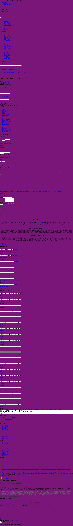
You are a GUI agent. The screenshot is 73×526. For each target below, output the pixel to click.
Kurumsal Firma (5, 122)
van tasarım (18, 474)
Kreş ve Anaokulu (7, 44)
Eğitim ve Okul (6, 41)
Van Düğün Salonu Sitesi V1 (5, 269)
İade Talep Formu (5, 443)
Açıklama (4, 163)
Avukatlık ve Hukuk (7, 40)
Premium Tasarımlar (5, 127)
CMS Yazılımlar (5, 109)
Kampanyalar (4, 118)
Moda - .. (2, 295)
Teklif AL (3, 437)
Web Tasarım (6, 56)
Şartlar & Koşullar (7, 25)
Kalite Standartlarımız (8, 22)
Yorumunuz (2, 201)
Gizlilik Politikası (7, 27)
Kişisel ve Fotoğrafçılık (8, 48)
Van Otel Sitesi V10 (3, 274)
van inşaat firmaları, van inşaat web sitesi (44, 191)
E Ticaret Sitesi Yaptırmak (6, 471)
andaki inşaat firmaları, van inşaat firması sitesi (16, 191)
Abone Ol (2, 413)
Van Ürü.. (2, 377)
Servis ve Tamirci (7, 47)
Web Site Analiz (49, 471)
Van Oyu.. (2, 406)
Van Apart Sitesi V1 (4, 280)
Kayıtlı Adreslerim (5, 454)
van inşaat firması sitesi (23, 409)
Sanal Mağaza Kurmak (16, 471)
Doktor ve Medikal (7, 39)
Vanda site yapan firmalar (55, 473)
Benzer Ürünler (5, 243)
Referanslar (4, 128)
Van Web (59, 191)
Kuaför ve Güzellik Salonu (9, 43)
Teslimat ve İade (7, 24)
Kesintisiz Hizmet (5, 436)
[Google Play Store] (5, 459)
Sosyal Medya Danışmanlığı (9, 52)
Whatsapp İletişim (5, 438)
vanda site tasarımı (13, 473)
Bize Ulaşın (6, 29)
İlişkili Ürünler (4, 244)
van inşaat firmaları (3, 191)
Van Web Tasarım (54, 191)
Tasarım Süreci (5, 164)
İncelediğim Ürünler (5, 450)
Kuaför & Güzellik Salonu (6, 121)
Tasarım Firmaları (5, 425)
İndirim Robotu (5, 455)
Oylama (1, 203)
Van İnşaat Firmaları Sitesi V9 (5, 157)
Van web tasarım (41, 222)
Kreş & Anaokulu (5, 120)
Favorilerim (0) (6, 3)
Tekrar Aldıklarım (5, 451)
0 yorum (1, 80)
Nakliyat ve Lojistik (7, 37)
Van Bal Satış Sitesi (4, 286)
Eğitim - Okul (4, 112)
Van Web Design (48, 473)
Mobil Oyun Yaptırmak (31, 472)
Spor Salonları (4, 132)
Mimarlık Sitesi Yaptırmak (63, 472)
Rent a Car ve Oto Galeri (8, 46)
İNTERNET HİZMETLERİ (6, 475)
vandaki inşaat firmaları (15, 409)
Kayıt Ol (5, 5)
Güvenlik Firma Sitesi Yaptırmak (41, 472)
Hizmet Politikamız (7, 23)
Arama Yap (2, 153)
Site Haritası (4, 445)
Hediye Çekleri (5, 115)
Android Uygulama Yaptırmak (13, 472)
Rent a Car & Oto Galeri (6, 129)
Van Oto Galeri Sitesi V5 (4, 263)
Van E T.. (2, 348)
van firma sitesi (37, 409)
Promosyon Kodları (5, 429)
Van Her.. (2, 336)
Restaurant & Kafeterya (6, 130)
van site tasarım (34, 473)
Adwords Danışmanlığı (8, 55)
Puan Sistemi (4, 430)
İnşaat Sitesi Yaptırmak (44, 469)
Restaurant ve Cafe (7, 36)
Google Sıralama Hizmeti (56, 471)
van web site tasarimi (31, 409)
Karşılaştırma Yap (5, 101)
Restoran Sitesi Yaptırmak (34, 469)
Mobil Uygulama (7, 58)
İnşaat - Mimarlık (5, 117)
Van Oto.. (2, 330)
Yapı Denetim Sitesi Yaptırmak (53, 472)
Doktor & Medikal (5, 110)
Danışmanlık (4, 444)
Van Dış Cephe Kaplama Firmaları (6, 251)
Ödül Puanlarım (5, 452)
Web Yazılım (6, 57)
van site (4, 474)
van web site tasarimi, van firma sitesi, (30, 191)
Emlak (5, 38)
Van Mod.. (2, 301)
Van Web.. (2, 383)
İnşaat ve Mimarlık (7, 35)
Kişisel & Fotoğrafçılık (6, 119)
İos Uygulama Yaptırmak (22, 472)
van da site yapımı (41, 473)
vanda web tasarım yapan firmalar (66, 473)
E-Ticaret (6, 32)
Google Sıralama (7, 51)
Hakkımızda (6, 21)
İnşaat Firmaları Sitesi (6, 169)
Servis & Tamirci (5, 131)
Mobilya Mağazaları (5, 124)
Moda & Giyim (6, 42)
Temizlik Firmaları (7, 45)
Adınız (1, 197)
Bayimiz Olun (4, 427)
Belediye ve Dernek (7, 34)
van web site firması (5, 473)
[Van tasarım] (2, 474)
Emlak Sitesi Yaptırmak (52, 469)
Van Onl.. (2, 389)
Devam (2, 204)
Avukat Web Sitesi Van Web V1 (6, 257)
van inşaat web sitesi (51, 409)
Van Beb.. (2, 318)
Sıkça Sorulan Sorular (8, 28)
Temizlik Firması (5, 133)
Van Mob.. (2, 324)
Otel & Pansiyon (5, 126)
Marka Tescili (6, 53)
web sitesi (7, 505)
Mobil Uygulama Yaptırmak (25, 471)
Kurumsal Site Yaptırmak (25, 469)
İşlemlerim (4, 453)
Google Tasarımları (5, 114)
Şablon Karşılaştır (7, 4)
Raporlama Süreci (5, 165)
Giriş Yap (6, 6)
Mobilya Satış (6, 33)
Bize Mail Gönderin (8, 419)
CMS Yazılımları (7, 54)
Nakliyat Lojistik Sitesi (61, 469)
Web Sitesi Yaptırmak (16, 469)
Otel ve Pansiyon (7, 49)
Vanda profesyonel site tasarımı (25, 473)
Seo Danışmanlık (34, 471)
